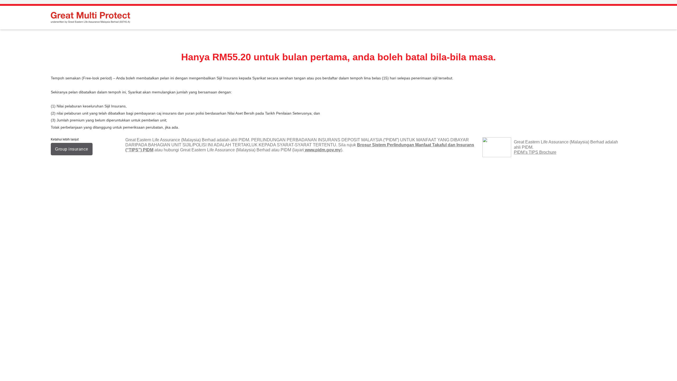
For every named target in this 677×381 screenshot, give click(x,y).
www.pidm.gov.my (322, 150)
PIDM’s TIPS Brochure (535, 152)
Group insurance (71, 149)
